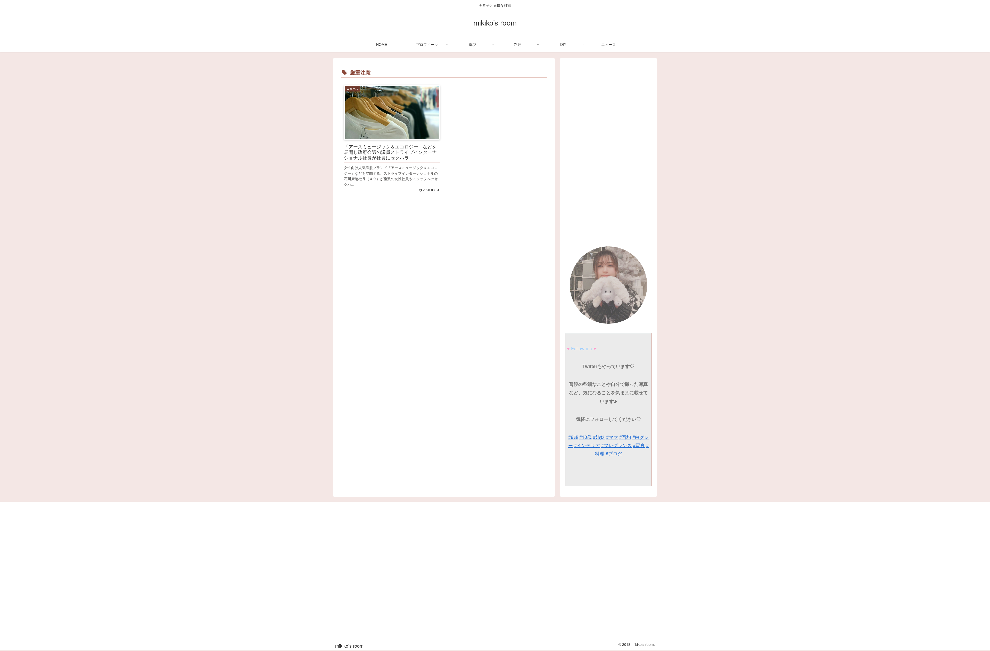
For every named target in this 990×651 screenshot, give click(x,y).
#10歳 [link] (585, 436)
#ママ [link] (612, 436)
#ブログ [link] (614, 453)
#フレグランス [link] (616, 445)
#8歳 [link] (573, 436)
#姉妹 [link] (599, 436)
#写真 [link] (639, 445)
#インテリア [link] (587, 445)
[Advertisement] (444, 275)
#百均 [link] (625, 436)
